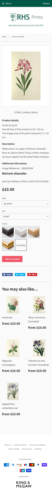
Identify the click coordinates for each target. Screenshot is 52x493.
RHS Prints (28, 459)
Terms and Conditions (37, 445)
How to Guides (14, 449)
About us (8, 445)
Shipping (38, 449)
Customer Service (20, 445)
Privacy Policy (27, 449)
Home (4, 36)
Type (4, 198)
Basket (46, 3)
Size (3, 211)
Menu (8, 3)
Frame (4, 223)
